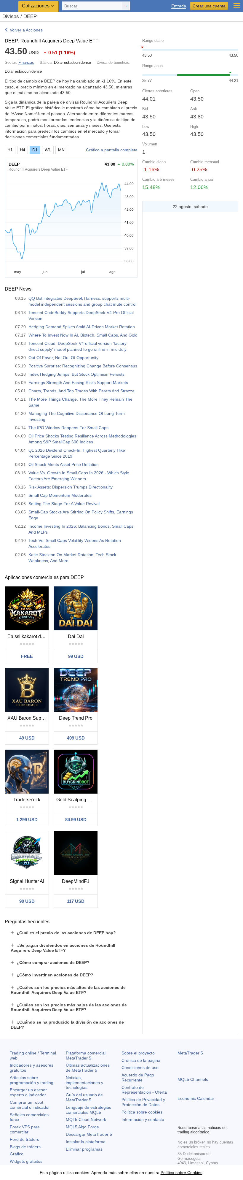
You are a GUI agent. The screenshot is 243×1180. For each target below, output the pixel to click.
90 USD (27, 901)
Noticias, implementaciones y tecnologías (84, 1082)
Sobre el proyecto (138, 1053)
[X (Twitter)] (200, 1119)
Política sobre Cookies (181, 1172)
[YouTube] (209, 1119)
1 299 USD (27, 819)
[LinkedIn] (219, 1119)
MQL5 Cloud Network (86, 1119)
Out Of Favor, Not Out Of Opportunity (63, 357)
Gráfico (16, 1154)
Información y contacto (143, 1119)
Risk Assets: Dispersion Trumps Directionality (70, 487)
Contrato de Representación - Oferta (144, 1090)
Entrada (178, 6)
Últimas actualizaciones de (88, 1068)
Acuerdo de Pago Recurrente (138, 1077)
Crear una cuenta (209, 6)
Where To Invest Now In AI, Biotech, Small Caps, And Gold (83, 335)
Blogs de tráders (25, 1146)
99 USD (76, 656)
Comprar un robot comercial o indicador (30, 1105)
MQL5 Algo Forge (82, 1127)
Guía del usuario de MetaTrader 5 (84, 1097)
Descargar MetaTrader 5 (89, 1134)
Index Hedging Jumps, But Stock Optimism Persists (76, 374)
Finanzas (26, 62)
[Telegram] (190, 1119)
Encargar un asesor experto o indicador (28, 1092)
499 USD (76, 737)
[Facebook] (181, 1119)
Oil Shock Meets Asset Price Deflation (63, 464)
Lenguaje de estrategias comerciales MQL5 (88, 1110)
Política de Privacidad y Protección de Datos (143, 1102)
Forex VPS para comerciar (25, 1129)
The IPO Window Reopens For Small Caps (68, 427)
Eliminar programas (84, 1149)
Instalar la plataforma (85, 1141)
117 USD (75, 901)
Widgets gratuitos (26, 1161)
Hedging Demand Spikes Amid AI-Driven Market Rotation (81, 326)
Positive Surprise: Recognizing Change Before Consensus (82, 366)
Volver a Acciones (26, 30)
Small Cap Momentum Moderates (60, 495)
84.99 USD (76, 819)
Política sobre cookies (142, 1112)
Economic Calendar (196, 1098)
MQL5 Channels (193, 1079)
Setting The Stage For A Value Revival (64, 503)
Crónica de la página (141, 1060)
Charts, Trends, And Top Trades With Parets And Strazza (81, 390)
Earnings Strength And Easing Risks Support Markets (78, 382)
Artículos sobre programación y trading (31, 1080)
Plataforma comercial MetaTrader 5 (85, 1055)
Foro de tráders (24, 1139)
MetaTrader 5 (190, 1053)
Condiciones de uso (140, 1067)
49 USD (27, 737)
